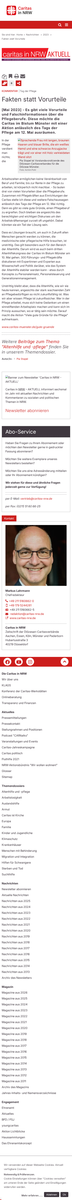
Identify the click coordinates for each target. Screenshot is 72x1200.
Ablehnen (51, 1194)
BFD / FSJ (8, 1119)
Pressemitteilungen (14, 717)
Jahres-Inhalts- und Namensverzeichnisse (29, 1093)
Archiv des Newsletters (17, 977)
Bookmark (10, 76)
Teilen (18, 83)
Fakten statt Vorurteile (13, 38)
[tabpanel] (36, 54)
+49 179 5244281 (20, 605)
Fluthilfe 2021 (10, 759)
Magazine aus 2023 (14, 1010)
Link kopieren (4, 76)
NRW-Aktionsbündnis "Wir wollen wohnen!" (29, 765)
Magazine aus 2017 (14, 1045)
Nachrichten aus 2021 (16, 924)
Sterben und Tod (12, 868)
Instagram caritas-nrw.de (30, 662)
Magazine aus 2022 (14, 1016)
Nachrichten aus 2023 (16, 912)
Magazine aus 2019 (14, 1034)
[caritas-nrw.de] (36, 10)
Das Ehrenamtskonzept (17, 1143)
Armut (6, 809)
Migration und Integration (18, 856)
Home (19, 34)
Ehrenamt (8, 1107)
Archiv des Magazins (15, 1087)
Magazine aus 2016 (14, 1051)
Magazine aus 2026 (14, 992)
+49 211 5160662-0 (21, 601)
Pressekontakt (11, 723)
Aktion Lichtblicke (13, 1131)
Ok (64, 1194)
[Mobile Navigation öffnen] (67, 25)
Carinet (4, 83)
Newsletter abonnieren (27, 410)
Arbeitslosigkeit (12, 797)
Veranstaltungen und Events (20, 741)
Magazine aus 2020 (14, 1028)
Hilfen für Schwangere (16, 862)
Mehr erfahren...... (32, 1195)
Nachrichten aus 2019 (16, 936)
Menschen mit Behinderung (19, 850)
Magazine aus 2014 (14, 1063)
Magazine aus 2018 (14, 1040)
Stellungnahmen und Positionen (22, 729)
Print (16, 76)
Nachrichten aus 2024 (16, 907)
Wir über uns (10, 679)
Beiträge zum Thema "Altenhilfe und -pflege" (30, 344)
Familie (6, 827)
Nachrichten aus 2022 (16, 918)
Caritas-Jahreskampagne (18, 747)
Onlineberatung (12, 697)
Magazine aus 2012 (14, 1075)
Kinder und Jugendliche (17, 833)
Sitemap (7, 777)
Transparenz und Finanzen (19, 703)
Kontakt (9, 518)
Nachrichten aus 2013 (16, 972)
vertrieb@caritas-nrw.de (36, 498)
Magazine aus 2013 (14, 1069)
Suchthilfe (8, 874)
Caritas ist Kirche (13, 815)
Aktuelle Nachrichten (15, 895)
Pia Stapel (22, 358)
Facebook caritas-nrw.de (7, 662)
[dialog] (36, 1180)
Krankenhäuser (11, 845)
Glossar (7, 771)
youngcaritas (10, 1125)
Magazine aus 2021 (14, 1022)
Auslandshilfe (10, 803)
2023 (46, 34)
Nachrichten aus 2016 (16, 954)
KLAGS (6, 685)
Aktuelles (8, 1113)
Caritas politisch (12, 753)
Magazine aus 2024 (14, 1004)
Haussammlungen (13, 1137)
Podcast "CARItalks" (15, 735)
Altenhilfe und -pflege (16, 791)
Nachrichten (33, 34)
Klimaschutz (10, 839)
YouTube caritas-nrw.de (19, 662)
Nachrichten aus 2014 (16, 966)
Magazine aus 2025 (14, 998)
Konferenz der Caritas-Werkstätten (24, 691)
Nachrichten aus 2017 (16, 948)
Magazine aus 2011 (14, 1081)
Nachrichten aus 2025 (16, 901)
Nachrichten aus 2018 (16, 942)
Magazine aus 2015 (14, 1057)
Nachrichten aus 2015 (16, 960)
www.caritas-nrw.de (23, 618)
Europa (6, 821)
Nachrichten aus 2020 (16, 930)
